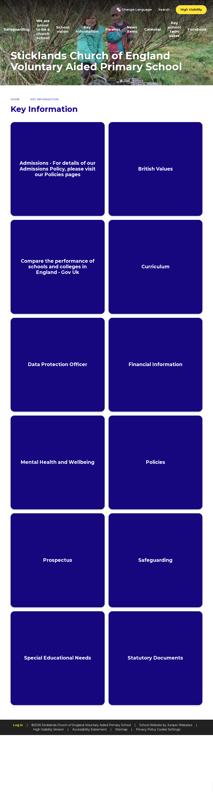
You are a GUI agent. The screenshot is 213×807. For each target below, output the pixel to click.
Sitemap (121, 729)
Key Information (44, 99)
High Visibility (191, 9)
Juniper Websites (179, 725)
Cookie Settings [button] (168, 729)
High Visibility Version (48, 729)
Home (15, 99)
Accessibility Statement (89, 729)
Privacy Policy (146, 729)
